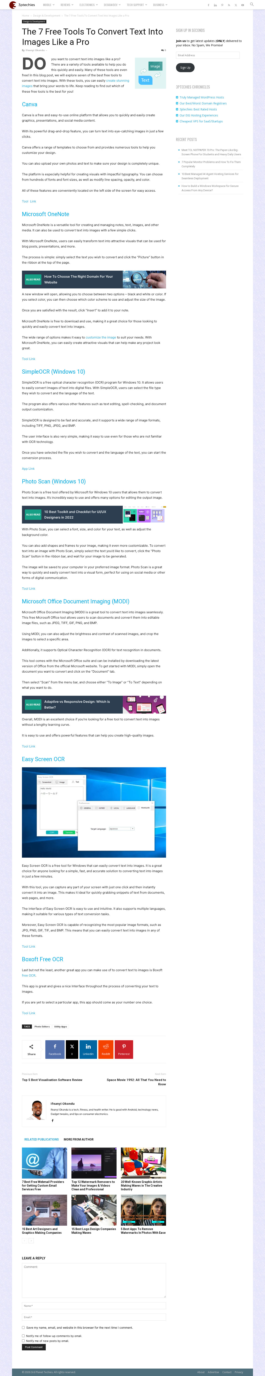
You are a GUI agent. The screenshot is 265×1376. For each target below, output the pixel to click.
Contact (226, 1372)
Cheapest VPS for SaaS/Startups (201, 121)
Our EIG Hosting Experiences (199, 115)
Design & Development (46, 15)
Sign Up (185, 67)
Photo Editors (42, 1026)
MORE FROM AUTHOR (79, 1139)
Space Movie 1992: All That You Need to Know (136, 1082)
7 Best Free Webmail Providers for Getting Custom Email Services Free (43, 1185)
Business (158, 4)
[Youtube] (243, 4)
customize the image (101, 337)
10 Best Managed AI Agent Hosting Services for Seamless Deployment (210, 176)
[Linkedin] (215, 4)
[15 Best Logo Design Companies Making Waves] (94, 1210)
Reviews (65, 4)
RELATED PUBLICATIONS (41, 1139)
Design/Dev (110, 4)
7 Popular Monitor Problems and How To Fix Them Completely (211, 164)
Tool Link (29, 201)
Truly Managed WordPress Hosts (202, 97)
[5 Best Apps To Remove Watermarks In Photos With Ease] (143, 1210)
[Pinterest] (222, 4)
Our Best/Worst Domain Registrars (203, 103)
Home (25, 15)
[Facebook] (208, 4)
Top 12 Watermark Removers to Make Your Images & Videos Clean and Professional (93, 1185)
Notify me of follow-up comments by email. (54, 1336)
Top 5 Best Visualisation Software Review (52, 1080)
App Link (28, 469)
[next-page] (31, 1240)
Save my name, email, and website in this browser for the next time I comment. (79, 1327)
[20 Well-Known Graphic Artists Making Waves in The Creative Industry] (143, 1163)
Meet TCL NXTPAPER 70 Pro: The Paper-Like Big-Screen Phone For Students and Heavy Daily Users (211, 152)
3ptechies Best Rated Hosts (198, 109)
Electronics (87, 4)
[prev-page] (24, 1240)
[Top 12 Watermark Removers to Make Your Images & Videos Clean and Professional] (94, 1163)
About (201, 1372)
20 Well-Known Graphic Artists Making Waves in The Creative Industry (141, 1185)
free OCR (28, 975)
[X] (236, 4)
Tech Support (135, 4)
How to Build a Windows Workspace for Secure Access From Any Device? (210, 188)
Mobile (47, 4)
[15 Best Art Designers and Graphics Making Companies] (44, 1210)
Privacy (239, 1372)
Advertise (213, 1372)
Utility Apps (60, 1026)
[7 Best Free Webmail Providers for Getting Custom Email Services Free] (44, 1163)
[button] (252, 5)
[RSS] (229, 4)
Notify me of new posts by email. (47, 1341)
